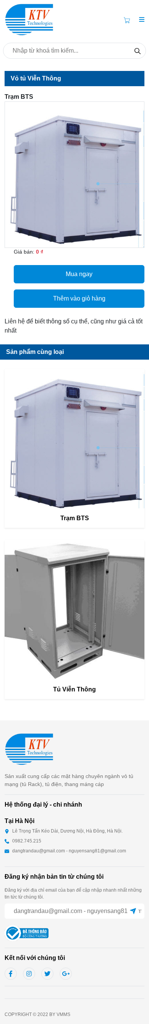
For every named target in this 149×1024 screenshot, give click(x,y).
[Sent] (133, 911)
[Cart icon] (128, 19)
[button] (141, 19)
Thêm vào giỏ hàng (79, 298)
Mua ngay (79, 274)
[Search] (137, 51)
